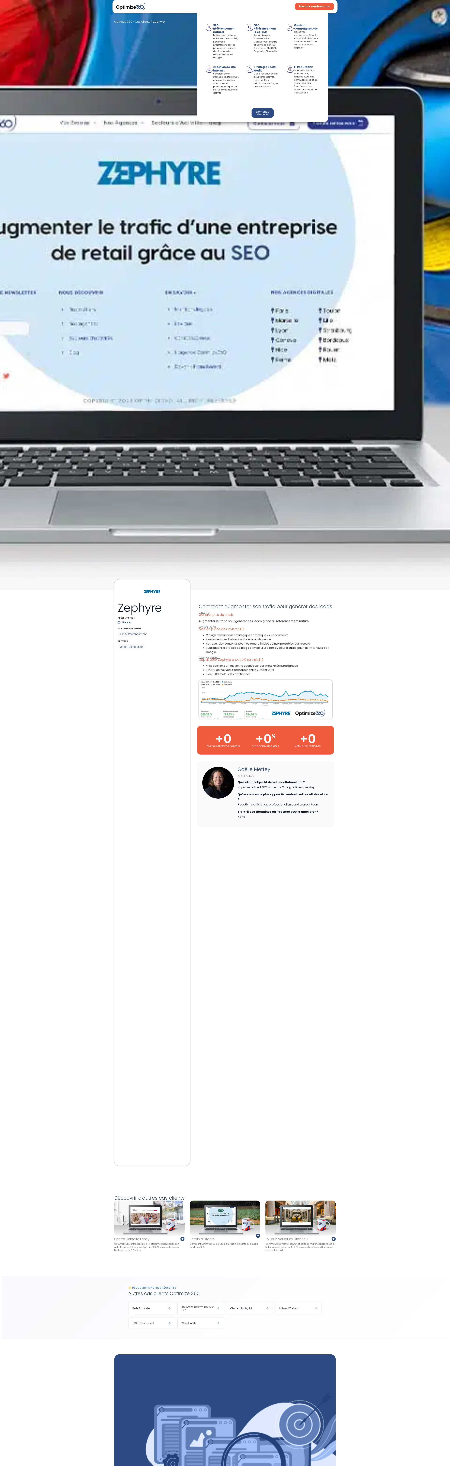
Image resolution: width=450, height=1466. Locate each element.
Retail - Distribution (131, 647)
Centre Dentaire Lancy (131, 1239)
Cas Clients (142, 22)
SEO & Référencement (133, 634)
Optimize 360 (123, 22)
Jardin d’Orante (202, 1239)
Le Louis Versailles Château (286, 1239)
